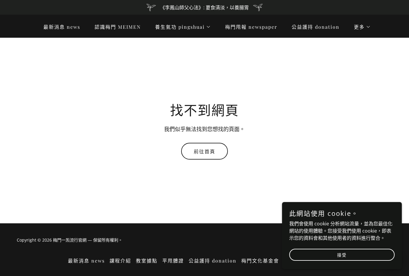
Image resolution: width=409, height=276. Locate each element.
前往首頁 (204, 151)
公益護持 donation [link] (316, 27)
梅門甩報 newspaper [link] (251, 27)
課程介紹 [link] (120, 260)
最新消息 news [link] (61, 27)
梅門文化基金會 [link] (260, 260)
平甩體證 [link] (173, 260)
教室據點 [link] (146, 260)
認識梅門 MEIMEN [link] (118, 27)
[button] (180, 27)
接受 (342, 254)
